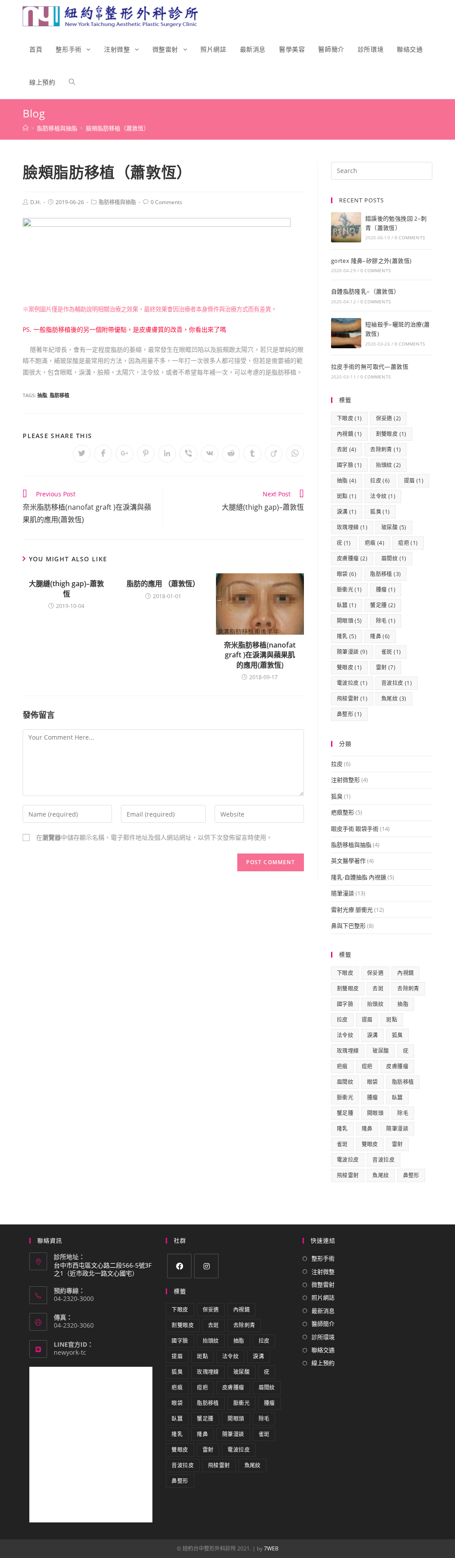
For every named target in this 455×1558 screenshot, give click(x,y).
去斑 (346, 449)
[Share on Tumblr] (252, 454)
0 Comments (166, 202)
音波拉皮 (396, 683)
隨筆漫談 (352, 652)
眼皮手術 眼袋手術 (355, 829)
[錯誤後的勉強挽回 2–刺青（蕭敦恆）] (346, 227)
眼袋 (346, 574)
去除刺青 (385, 449)
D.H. (35, 202)
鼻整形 (349, 714)
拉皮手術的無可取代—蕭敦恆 (369, 366)
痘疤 (408, 543)
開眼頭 (349, 620)
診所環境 (323, 1337)
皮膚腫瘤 (352, 558)
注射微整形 (345, 780)
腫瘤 (385, 589)
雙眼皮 (349, 667)
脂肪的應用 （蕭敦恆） (163, 583)
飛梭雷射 (352, 698)
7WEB (271, 1548)
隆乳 (346, 636)
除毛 (385, 620)
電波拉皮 (352, 683)
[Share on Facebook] (103, 454)
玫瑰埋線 (352, 527)
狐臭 (380, 511)
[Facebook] (179, 1266)
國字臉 (349, 465)
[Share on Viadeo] (274, 454)
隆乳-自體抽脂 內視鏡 (358, 877)
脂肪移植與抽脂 (117, 202)
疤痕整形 (342, 812)
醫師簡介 (323, 1324)
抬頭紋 (388, 465)
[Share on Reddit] (231, 454)
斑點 (346, 496)
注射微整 (323, 1272)
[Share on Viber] (188, 454)
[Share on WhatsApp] (295, 454)
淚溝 (346, 511)
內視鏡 (349, 434)
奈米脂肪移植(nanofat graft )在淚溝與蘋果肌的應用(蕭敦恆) (259, 655)
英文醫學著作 (348, 861)
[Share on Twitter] (82, 454)
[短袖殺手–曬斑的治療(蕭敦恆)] (346, 333)
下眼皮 (349, 418)
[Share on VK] (210, 454)
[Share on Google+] (124, 454)
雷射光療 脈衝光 (352, 910)
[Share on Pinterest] (146, 454)
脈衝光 (349, 589)
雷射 (385, 667)
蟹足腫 (382, 605)
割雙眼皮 (391, 434)
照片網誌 (323, 1297)
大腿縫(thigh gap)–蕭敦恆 (66, 588)
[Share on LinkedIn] (167, 454)
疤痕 (374, 543)
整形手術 (323, 1258)
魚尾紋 (394, 698)
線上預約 (323, 1363)
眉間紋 (394, 558)
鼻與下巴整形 (348, 926)
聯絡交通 (323, 1350)
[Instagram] (206, 1266)
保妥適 (388, 418)
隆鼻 (380, 636)
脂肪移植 (59, 395)
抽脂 (42, 395)
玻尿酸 (394, 527)
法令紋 (382, 496)
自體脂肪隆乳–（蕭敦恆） (365, 291)
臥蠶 (346, 605)
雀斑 (391, 652)
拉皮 (380, 480)
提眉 (413, 480)
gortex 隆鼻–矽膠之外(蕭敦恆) (371, 261)
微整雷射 (323, 1284)
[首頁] (25, 128)
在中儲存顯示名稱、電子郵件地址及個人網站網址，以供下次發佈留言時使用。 (154, 837)
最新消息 (323, 1311)
